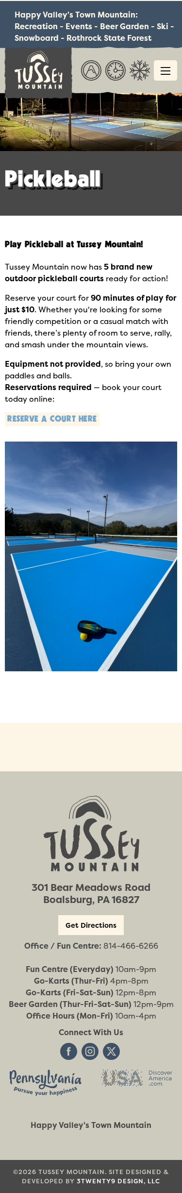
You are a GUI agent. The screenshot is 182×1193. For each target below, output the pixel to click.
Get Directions (91, 925)
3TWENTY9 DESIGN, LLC (118, 1181)
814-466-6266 (130, 945)
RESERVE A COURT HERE (52, 419)
